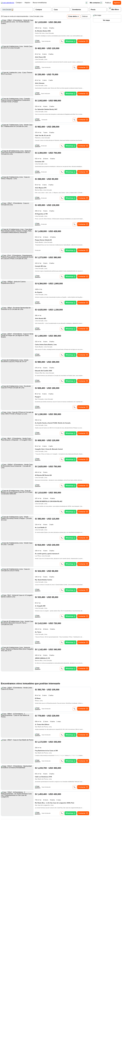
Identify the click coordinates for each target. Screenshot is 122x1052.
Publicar (108, 3)
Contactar (81, 41)
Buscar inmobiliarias (40, 2)
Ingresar (117, 3)
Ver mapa (106, 20)
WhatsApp (69, 41)
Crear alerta (72, 16)
